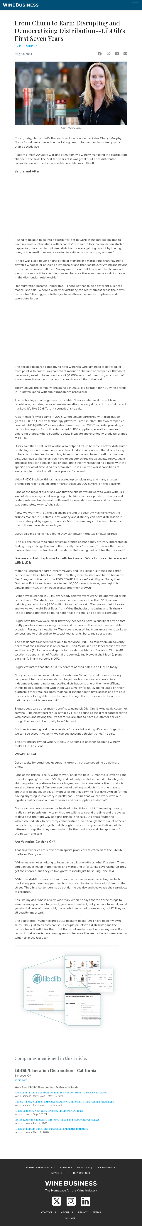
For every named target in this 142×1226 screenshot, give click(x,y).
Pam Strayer (28, 45)
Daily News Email (105, 1167)
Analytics (83, 1167)
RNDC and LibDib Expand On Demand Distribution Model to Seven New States (61, 1092)
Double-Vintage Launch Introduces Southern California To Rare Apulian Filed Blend (64, 1101)
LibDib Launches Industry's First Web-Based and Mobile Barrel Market (57, 1119)
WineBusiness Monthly (40, 1167)
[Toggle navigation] (135, 5)
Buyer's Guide (82, 1173)
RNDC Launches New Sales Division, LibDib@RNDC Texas (49, 1110)
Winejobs (66, 1167)
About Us (67, 1212)
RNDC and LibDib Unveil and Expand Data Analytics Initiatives (51, 1128)
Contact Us (48, 1212)
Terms (97, 1212)
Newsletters (59, 1173)
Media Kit (71, 1218)
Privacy (83, 1212)
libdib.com (21, 1080)
